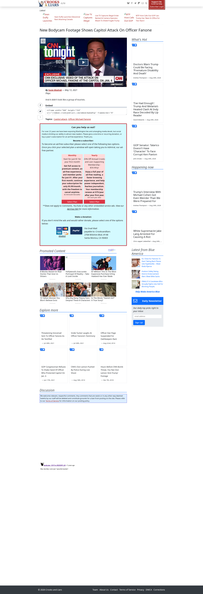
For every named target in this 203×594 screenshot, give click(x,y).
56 (41, 350)
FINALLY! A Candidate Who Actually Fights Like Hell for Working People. (152, 284)
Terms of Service (52, 401)
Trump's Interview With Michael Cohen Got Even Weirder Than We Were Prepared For (147, 196)
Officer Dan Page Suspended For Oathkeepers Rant (109, 336)
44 (133, 84)
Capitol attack (60, 119)
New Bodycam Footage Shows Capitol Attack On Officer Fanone (96, 30)
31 (133, 212)
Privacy (140, 589)
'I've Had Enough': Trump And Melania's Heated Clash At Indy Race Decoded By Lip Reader (145, 109)
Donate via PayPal (76, 231)
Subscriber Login (157, 7)
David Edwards (138, 120)
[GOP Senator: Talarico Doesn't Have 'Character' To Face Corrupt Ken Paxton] (147, 133)
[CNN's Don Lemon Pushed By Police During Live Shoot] (83, 356)
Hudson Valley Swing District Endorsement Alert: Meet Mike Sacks (151, 274)
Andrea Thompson (140, 78)
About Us (104, 589)
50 (133, 126)
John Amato (137, 159)
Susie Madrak (55, 90)
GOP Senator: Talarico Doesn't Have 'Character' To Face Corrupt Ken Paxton (146, 149)
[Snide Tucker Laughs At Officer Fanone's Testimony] (83, 322)
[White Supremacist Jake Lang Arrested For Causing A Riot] (147, 219)
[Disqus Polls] (83, 431)
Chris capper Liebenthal (141, 241)
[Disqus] (83, 488)
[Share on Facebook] (40, 105)
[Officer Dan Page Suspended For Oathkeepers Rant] (113, 322)
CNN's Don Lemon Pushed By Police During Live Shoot (82, 369)
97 (133, 45)
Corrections (159, 589)
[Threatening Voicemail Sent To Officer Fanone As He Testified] (53, 322)
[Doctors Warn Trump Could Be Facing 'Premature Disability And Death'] (147, 52)
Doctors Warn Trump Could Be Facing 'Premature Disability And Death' (145, 68)
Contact (114, 589)
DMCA (149, 589)
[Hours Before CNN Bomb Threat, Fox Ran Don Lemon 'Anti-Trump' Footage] (113, 356)
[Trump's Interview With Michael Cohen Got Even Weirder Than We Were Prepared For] (147, 180)
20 (133, 173)
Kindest (62, 236)
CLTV (63, 3)
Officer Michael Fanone (79, 119)
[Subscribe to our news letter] (142, 3)
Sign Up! (139, 322)
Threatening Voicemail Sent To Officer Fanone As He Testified (52, 336)
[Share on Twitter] (40, 111)
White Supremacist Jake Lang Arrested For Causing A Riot (147, 234)
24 (101, 316)
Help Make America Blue (147, 291)
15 (71, 350)
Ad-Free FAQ (72, 209)
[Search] (146, 3)
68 (41, 316)
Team (95, 589)
